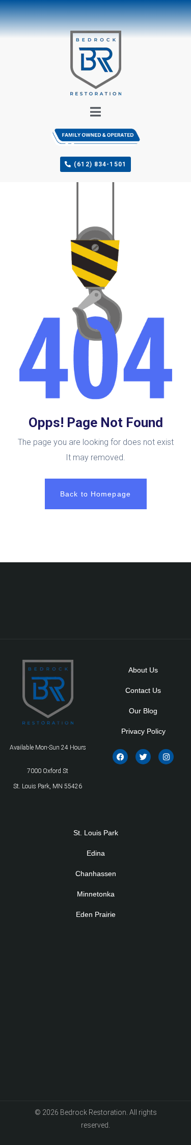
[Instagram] (166, 756)
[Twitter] (143, 756)
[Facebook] (120, 756)
